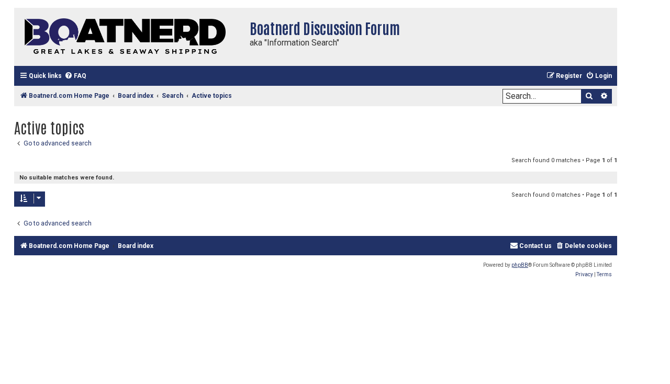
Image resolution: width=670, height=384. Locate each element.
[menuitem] (75, 76)
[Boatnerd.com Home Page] (129, 36)
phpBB (519, 265)
